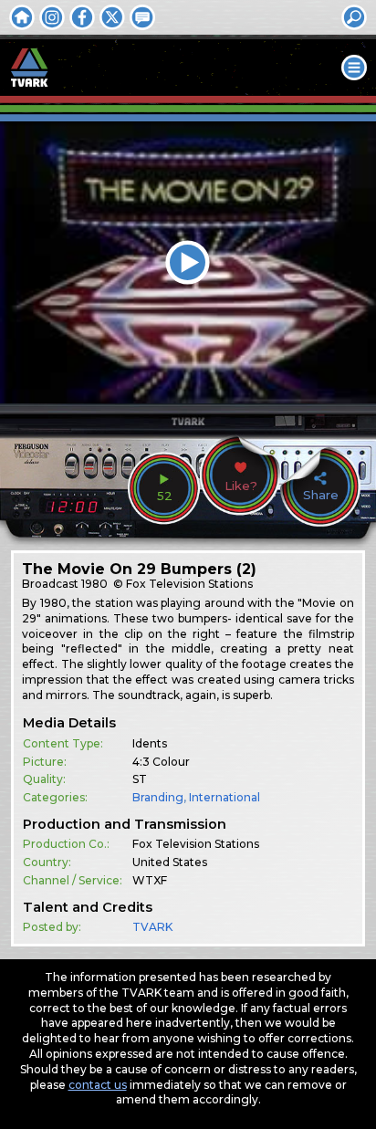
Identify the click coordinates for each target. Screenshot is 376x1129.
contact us (97, 1085)
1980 (94, 584)
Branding (157, 797)
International (224, 797)
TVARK (152, 927)
